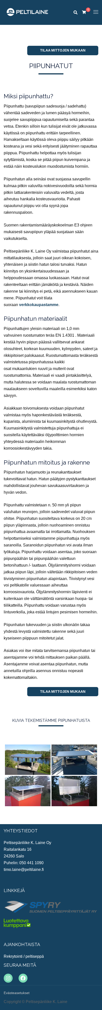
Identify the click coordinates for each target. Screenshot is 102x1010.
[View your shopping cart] (84, 12)
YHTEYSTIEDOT (21, 830)
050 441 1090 (31, 863)
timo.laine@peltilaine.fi (24, 869)
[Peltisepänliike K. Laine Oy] (27, 12)
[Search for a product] (75, 12)
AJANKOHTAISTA (22, 944)
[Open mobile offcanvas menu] (95, 12)
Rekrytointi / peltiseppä (24, 956)
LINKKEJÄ (14, 890)
